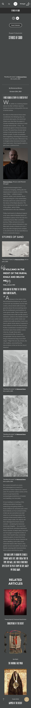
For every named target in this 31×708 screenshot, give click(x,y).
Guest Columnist (15, 25)
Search (3, 3)
